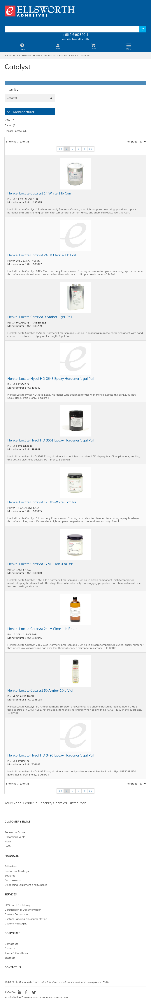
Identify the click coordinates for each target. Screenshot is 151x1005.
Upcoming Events (15, 837)
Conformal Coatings (17, 871)
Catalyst (85, 55)
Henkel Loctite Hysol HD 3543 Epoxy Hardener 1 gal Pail (50, 379)
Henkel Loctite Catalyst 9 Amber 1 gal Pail (39, 317)
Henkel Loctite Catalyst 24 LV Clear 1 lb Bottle (42, 629)
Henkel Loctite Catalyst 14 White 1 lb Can (39, 193)
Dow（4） (11, 119)
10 (141, 141)
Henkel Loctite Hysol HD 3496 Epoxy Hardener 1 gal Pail (50, 755)
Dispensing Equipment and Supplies (26, 884)
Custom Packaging (16, 923)
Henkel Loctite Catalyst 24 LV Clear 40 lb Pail (41, 255)
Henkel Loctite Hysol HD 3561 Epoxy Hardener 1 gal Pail (50, 440)
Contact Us (11, 943)
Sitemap (10, 957)
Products (50, 55)
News (8, 841)
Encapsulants (67, 55)
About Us (10, 948)
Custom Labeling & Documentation (26, 919)
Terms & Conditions (16, 953)
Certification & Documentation (23, 909)
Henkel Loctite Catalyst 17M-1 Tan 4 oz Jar (40, 564)
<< (60, 148)
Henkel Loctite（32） (17, 131)
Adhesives (11, 866)
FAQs (8, 846)
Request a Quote (15, 832)
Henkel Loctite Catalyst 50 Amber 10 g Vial (40, 690)
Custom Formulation (17, 914)
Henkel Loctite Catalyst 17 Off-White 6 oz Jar (41, 502)
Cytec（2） (11, 125)
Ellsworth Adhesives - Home (22, 55)
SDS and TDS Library (17, 905)
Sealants (10, 875)
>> (91, 148)
